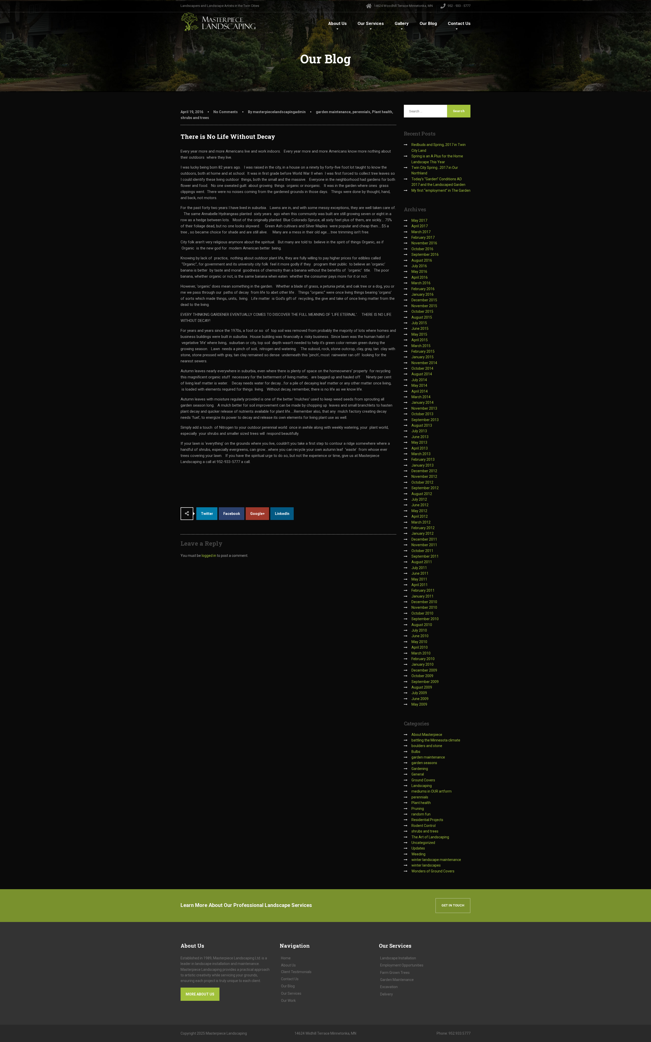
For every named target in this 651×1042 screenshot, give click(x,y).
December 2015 (424, 300)
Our (371, 23)
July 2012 (419, 499)
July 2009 (419, 693)
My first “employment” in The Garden (440, 190)
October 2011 (422, 551)
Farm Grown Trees (395, 973)
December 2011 (424, 539)
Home (286, 958)
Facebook (231, 514)
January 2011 (422, 596)
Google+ (257, 514)
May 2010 (419, 642)
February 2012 (423, 528)
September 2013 (425, 420)
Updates (418, 848)
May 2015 (419, 334)
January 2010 (422, 664)
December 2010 (424, 602)
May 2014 (419, 385)
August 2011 (421, 562)
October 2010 (422, 613)
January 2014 (422, 402)
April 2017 (419, 226)
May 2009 (419, 704)
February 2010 (423, 659)
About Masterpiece (426, 735)
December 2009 (424, 670)
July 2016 (419, 266)
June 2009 (419, 699)
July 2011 (419, 568)
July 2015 (419, 323)
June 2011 (419, 573)
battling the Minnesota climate (435, 740)
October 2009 (422, 676)
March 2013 (421, 454)
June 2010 (419, 636)
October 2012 (422, 482)
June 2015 (419, 328)
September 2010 (425, 619)
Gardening (419, 769)
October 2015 (422, 311)
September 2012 (425, 488)
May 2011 (419, 579)
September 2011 (425, 556)
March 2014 (421, 397)
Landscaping (421, 786)
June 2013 (419, 437)
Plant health (382, 112)
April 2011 (419, 585)
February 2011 (423, 590)
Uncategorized (423, 843)
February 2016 (423, 289)
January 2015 (422, 357)
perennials (361, 112)
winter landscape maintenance (436, 860)
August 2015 (421, 317)
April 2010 (419, 647)
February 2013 (423, 459)
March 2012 (421, 522)
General (417, 774)
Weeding (418, 854)
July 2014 (419, 380)
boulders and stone (426, 746)
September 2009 (425, 682)
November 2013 (424, 408)
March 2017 (421, 232)
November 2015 (424, 306)
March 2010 (421, 653)
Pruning (417, 809)
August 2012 (421, 494)
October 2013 (422, 414)
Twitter (207, 514)
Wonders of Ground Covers (432, 871)
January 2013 (422, 465)
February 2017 (423, 237)
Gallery (402, 23)
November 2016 (424, 243)
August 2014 (421, 374)
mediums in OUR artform (431, 791)
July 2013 (419, 431)
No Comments (225, 112)
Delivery (386, 994)
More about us (200, 994)
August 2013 (421, 425)
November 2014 (424, 363)
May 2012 (419, 511)
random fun (421, 814)
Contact (459, 23)
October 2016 (422, 249)
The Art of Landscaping (430, 837)
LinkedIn (282, 514)
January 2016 (422, 294)
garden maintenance (333, 112)
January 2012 (422, 533)
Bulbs (415, 752)
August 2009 (421, 687)
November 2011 (424, 545)
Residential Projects (427, 820)
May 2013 (419, 442)
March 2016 (421, 283)
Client (296, 972)
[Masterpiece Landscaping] (219, 21)
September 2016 (425, 254)
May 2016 (419, 272)
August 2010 (421, 625)
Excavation (389, 987)
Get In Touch (452, 905)
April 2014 (419, 391)
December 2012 (424, 471)
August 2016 (421, 260)
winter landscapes (426, 865)
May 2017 (419, 220)
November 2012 (424, 476)
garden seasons (424, 763)
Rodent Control (423, 826)
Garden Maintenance (397, 980)
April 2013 (419, 448)
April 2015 (419, 340)
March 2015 (421, 346)
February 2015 (423, 351)
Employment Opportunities (401, 965)
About (337, 23)
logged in (209, 556)
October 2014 (422, 368)
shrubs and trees (195, 118)
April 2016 (419, 277)
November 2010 (424, 607)
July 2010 (419, 630)
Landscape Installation (398, 958)
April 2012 (419, 516)
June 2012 (419, 505)
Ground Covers (423, 780)
